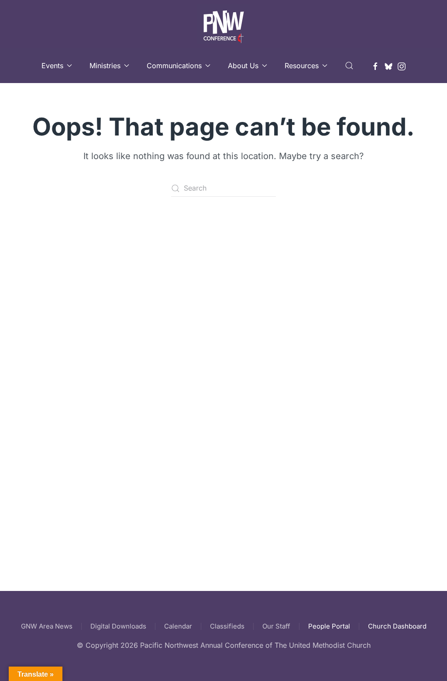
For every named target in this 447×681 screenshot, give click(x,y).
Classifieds (227, 626)
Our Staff (276, 626)
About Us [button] (243, 65)
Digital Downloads (118, 626)
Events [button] (52, 65)
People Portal (329, 626)
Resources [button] (302, 65)
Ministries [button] (104, 65)
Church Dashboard (397, 626)
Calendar (178, 626)
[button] (349, 65)
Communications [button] (174, 65)
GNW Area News (46, 626)
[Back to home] (223, 24)
